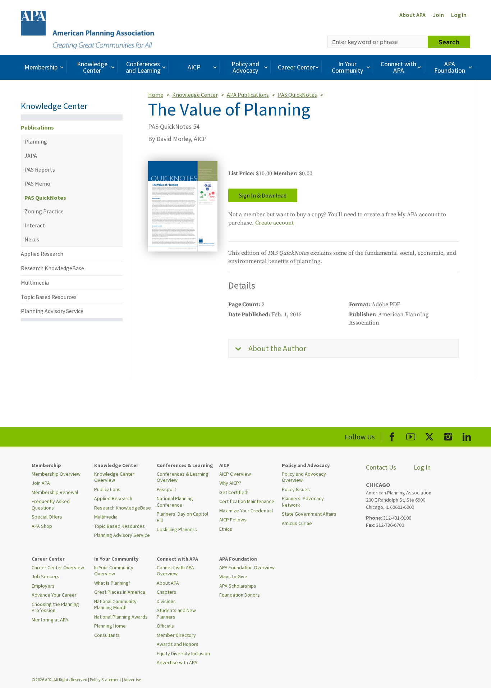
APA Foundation (449, 67)
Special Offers (47, 516)
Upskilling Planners (177, 529)
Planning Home (110, 626)
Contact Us (381, 467)
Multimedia (35, 282)
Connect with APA (398, 67)
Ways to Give (233, 576)
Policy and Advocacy (245, 67)
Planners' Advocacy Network (303, 501)
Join (438, 14)
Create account (274, 222)
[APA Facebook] (392, 435)
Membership (41, 67)
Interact (34, 225)
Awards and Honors (177, 644)
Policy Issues (296, 489)
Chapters (166, 592)
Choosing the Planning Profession (55, 607)
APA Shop (42, 526)
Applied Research (42, 253)
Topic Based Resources (49, 296)
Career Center (296, 67)
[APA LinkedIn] (467, 435)
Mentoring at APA (50, 619)
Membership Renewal (55, 492)
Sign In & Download (262, 195)
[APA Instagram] (448, 435)
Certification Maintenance (246, 501)
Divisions (166, 601)
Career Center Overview (58, 567)
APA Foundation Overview (247, 567)
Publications (37, 127)
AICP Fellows (233, 519)
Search (449, 41)
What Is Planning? (112, 583)
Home (155, 94)
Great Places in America (119, 592)
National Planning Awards (121, 617)
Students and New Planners (176, 613)
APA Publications (248, 94)
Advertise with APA (177, 662)
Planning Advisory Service (52, 310)
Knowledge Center (92, 67)
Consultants (107, 635)
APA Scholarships (237, 586)
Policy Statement (105, 679)
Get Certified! (233, 492)
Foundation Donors (239, 595)
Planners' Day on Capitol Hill (182, 517)
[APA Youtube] (410, 435)
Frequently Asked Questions (51, 504)
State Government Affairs (309, 514)
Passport (166, 489)
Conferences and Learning (143, 67)
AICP (194, 67)
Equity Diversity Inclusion (183, 653)
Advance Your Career (54, 595)
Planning (35, 141)
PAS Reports (39, 169)
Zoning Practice (44, 211)
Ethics (225, 529)
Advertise (132, 679)
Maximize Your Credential (246, 510)
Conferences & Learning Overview (182, 477)
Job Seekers (45, 576)
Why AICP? (230, 483)
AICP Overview (235, 474)
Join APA (41, 483)
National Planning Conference (175, 501)
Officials (165, 626)
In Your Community (347, 67)
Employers (43, 586)
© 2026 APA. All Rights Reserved (60, 679)
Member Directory (176, 635)
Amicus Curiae (297, 523)
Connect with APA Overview (175, 570)
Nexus (31, 239)
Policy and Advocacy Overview (304, 477)
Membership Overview (56, 474)
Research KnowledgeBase (52, 268)
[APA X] (429, 435)
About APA (412, 14)
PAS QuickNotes (45, 197)
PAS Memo (37, 183)
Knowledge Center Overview (114, 477)
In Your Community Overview (113, 570)
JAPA (30, 155)
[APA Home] (87, 29)
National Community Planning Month (115, 604)
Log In (459, 14)
